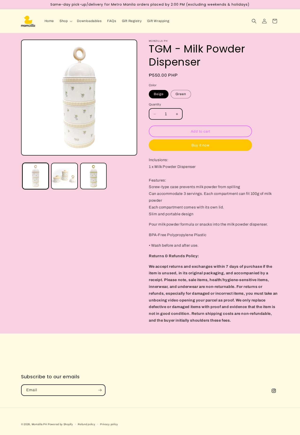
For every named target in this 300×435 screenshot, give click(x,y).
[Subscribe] (100, 390)
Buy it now (200, 145)
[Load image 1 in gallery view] (35, 176)
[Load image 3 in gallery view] (93, 176)
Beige (159, 94)
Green (181, 94)
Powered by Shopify (60, 424)
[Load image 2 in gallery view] (64, 176)
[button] (65, 21)
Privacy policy (109, 424)
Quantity (155, 104)
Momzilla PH (39, 424)
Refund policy (86, 424)
